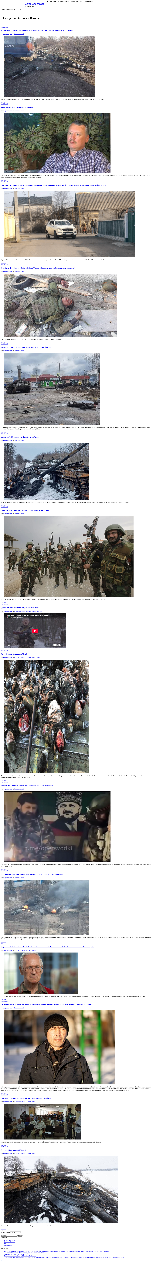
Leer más (3, 102)
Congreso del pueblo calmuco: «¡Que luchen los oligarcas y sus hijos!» (26, 1098)
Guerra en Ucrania (19, 34)
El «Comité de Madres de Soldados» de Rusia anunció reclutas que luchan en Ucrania (32, 874)
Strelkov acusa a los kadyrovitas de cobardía (17, 107)
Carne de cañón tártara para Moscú (14, 654)
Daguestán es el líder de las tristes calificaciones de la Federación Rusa (26, 347)
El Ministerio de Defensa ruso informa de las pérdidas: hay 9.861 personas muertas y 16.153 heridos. (37, 30)
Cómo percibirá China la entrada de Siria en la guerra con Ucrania (25, 510)
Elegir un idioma (5, 9)
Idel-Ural (39, 611)
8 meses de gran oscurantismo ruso (14, 1254)
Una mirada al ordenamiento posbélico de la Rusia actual (20, 1256)
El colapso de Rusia (19, 611)
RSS (5, 1261)
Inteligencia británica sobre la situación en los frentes (20, 437)
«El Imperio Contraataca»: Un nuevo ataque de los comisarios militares (24, 1252)
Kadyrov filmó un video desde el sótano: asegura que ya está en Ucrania (27, 786)
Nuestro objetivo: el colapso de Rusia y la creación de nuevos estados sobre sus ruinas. (43, 11)
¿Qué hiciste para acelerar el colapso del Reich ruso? (20, 608)
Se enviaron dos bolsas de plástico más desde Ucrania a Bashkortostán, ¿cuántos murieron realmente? (38, 268)
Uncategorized (8, 1245)
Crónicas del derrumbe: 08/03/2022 (13, 1150)
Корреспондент (7, 34)
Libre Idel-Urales (34, 3)
